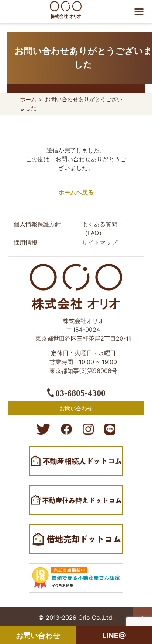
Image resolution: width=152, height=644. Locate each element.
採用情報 (25, 242)
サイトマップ (99, 242)
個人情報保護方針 (37, 224)
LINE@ (114, 635)
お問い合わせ (38, 635)
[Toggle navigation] (141, 11)
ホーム (28, 99)
